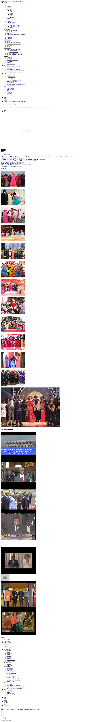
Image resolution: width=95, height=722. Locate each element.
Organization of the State (12, 60)
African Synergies (11, 45)
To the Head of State (14, 26)
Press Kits (9, 21)
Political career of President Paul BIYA (16, 34)
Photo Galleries (10, 88)
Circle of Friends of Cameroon (14, 44)
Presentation (9, 57)
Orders (11, 14)
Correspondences (11, 23)
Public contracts (10, 85)
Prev (5, 110)
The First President (11, 32)
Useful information (11, 64)
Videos (8, 90)
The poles (6, 65)
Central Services (13, 50)
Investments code (11, 77)
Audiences (9, 18)
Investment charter (11, 76)
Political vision (10, 36)
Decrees (11, 13)
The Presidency (7, 48)
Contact (5, 706)
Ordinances (12, 11)
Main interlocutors (11, 82)
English (5, 3)
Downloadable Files (11, 694)
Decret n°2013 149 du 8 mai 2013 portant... (11, 166)
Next (5, 111)
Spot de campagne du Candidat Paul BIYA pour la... (13, 162)
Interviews (9, 7)
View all (3, 542)
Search (5, 700)
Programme (9, 37)
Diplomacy (9, 62)
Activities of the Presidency (13, 53)
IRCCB (8, 46)
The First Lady (7, 40)
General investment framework (14, 80)
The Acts (9, 9)
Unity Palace (10, 670)
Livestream (9, 94)
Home (5, 97)
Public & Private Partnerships (13, 680)
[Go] (15, 104)
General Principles (11, 74)
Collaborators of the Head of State (14, 54)
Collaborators (10, 669)
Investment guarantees (12, 78)
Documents (9, 92)
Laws (11, 10)
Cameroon (6, 56)
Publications (9, 93)
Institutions (9, 61)
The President (7, 29)
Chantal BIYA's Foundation (13, 42)
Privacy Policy (7, 705)
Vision (8, 652)
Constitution (9, 58)
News (5, 5)
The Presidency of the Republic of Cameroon (12, 1)
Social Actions (10, 665)
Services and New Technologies (14, 72)
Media (5, 86)
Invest (5, 73)
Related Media (7, 154)
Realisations (9, 653)
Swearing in (9, 38)
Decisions (12, 15)
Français (5, 2)
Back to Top (3, 168)
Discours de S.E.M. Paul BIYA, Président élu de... (12, 158)
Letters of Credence (11, 22)
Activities (9, 41)
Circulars (12, 17)
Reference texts (10, 681)
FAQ (5, 704)
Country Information (11, 673)
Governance (9, 68)
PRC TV (6, 702)
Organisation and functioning (13, 49)
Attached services (14, 52)
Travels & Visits (10, 27)
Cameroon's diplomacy (12, 676)
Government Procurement (13, 678)
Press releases (10, 19)
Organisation (10, 668)
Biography (9, 33)
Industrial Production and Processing (15, 70)
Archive (5, 701)
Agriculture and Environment (13, 69)
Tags (5, 698)
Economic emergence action (13, 66)
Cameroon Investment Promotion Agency (16, 84)
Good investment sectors (12, 81)
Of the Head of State (14, 25)
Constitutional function (12, 30)
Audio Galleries (10, 89)
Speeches (9, 6)
